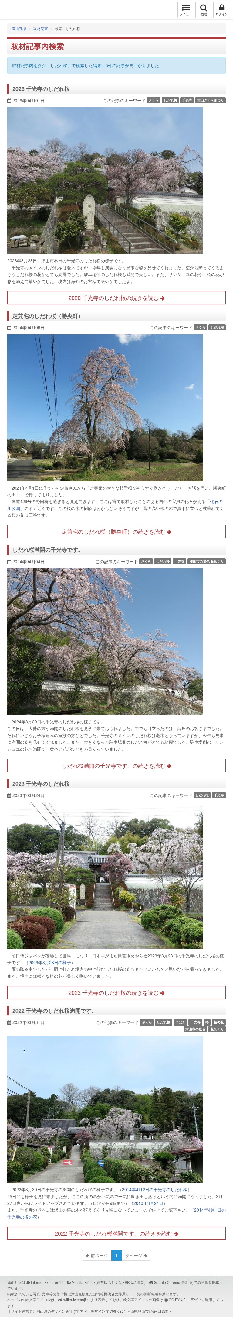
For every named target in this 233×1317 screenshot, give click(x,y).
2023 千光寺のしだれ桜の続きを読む (114, 992)
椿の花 (219, 1022)
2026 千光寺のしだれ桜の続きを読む (114, 298)
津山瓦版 (17, 10)
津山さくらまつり (210, 100)
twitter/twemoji (74, 1299)
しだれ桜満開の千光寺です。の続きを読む (114, 765)
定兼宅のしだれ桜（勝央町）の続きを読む (114, 531)
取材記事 (40, 28)
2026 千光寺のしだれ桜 (41, 89)
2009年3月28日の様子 (50, 962)
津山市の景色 (195, 1029)
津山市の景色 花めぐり (207, 561)
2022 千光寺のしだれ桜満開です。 (54, 1011)
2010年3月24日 (148, 1203)
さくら (154, 100)
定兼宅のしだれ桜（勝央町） (47, 316)
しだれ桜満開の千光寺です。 (47, 549)
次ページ (134, 1255)
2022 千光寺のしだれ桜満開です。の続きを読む (114, 1233)
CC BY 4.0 (177, 1299)
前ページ (98, 1255)
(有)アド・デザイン (89, 1311)
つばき (180, 1022)
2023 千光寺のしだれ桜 (41, 784)
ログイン (222, 14)
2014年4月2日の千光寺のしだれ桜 (154, 1189)
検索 (204, 14)
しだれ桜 (170, 100)
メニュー (186, 14)
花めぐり (217, 1029)
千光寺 (187, 100)
